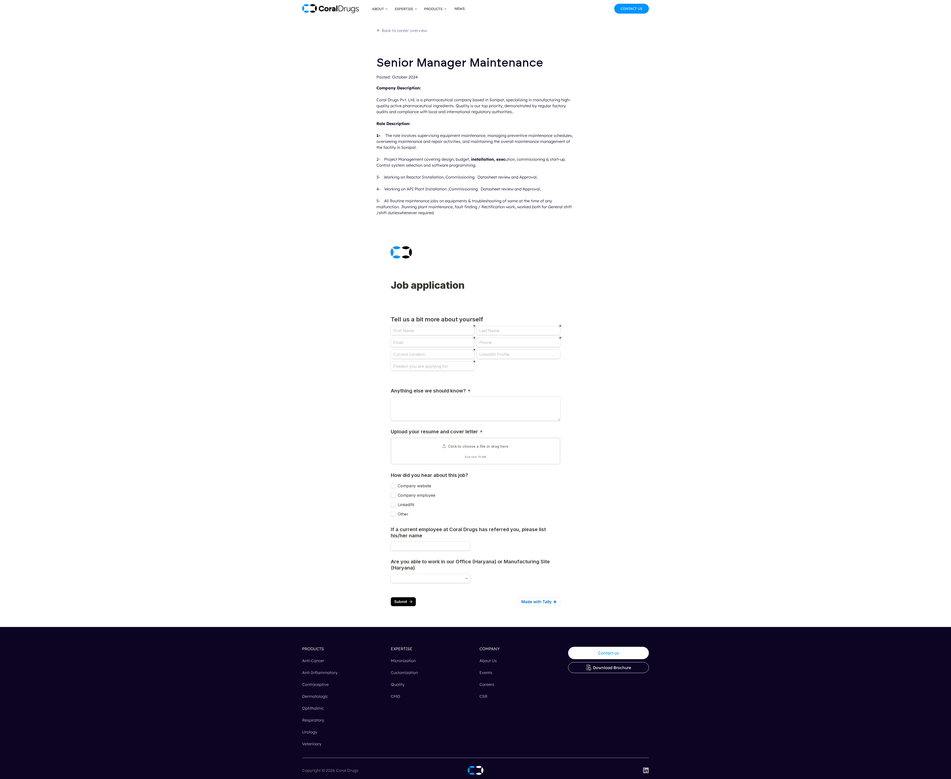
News (459, 8)
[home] (330, 8)
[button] (378, 9)
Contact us (608, 652)
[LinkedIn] (646, 770)
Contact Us (631, 8)
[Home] (475, 770)
